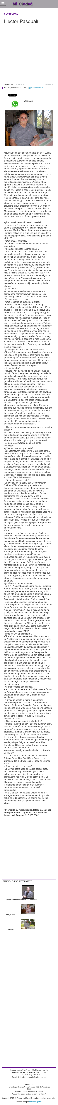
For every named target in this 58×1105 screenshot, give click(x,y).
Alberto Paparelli (35, 1102)
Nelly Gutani (10, 915)
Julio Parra (10, 930)
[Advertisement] (29, 52)
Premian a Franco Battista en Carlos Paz (21, 900)
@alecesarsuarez (36, 88)
